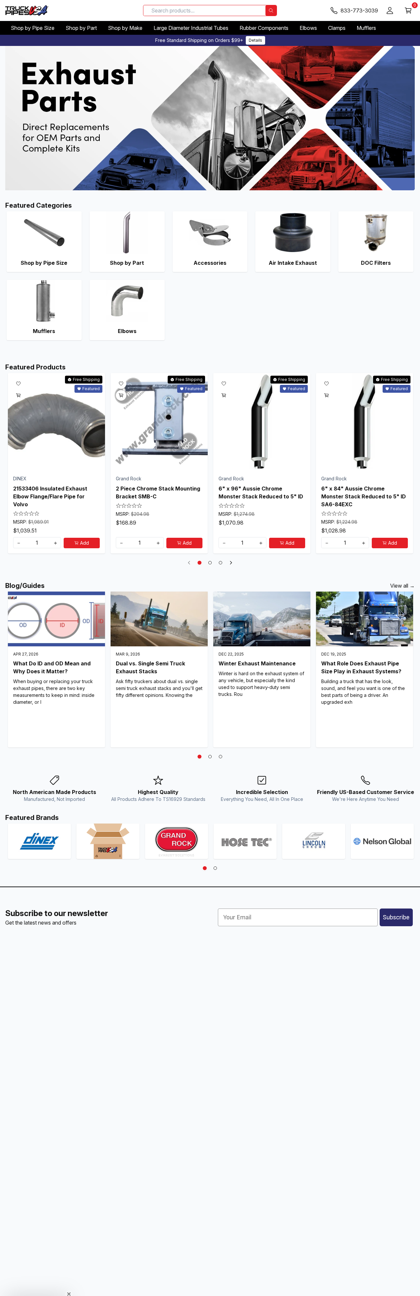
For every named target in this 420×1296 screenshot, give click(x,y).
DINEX (20, 478)
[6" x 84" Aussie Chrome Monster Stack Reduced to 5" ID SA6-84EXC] (364, 421)
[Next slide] (231, 562)
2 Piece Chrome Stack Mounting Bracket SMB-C (158, 492)
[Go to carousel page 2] (210, 562)
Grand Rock (128, 478)
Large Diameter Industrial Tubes (191, 28)
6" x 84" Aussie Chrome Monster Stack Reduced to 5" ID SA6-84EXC (363, 496)
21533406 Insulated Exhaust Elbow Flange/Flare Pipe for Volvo (50, 496)
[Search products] (271, 10)
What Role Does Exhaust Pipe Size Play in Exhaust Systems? (361, 667)
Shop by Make (125, 28)
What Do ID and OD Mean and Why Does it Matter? (52, 667)
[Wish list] (18, 383)
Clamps (337, 28)
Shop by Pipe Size (32, 28)
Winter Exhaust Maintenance (257, 663)
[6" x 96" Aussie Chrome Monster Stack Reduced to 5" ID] (261, 421)
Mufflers (366, 28)
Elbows (308, 28)
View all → (402, 585)
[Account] (389, 10)
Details (255, 40)
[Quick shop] (18, 395)
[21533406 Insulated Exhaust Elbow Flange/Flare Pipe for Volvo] (56, 421)
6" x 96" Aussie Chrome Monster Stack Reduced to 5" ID (261, 492)
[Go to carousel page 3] (220, 562)
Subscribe (396, 917)
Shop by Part (81, 28)
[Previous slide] (189, 562)
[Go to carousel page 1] (199, 562)
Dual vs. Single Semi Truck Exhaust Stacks (150, 667)
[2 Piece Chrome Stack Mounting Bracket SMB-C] (159, 421)
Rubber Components (264, 28)
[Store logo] (27, 10)
